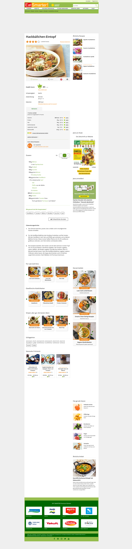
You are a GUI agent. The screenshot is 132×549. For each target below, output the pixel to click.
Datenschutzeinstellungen (68, 534)
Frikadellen (48, 342)
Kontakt (44, 534)
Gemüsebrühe (36, 193)
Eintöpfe (29, 342)
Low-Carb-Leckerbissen (84, 291)
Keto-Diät (61, 278)
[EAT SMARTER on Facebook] (54, 539)
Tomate (37, 213)
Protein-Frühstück (61, 303)
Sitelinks (39, 534)
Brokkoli (34, 167)
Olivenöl (34, 188)
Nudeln (29, 345)
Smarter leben (75, 8)
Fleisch (62, 342)
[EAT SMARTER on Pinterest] (58, 539)
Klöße (34, 345)
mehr (67, 117)
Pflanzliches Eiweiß (48, 303)
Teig (34, 342)
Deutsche (56, 342)
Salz (33, 183)
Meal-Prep (61, 327)
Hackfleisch (42, 177)
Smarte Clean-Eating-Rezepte (84, 316)
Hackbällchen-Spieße (88, 56)
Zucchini (34, 169)
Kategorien (49, 535)
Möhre (44, 213)
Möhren (34, 162)
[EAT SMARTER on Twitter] (65, 539)
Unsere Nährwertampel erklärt (40, 133)
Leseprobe (75, 167)
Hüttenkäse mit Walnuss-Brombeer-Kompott (33, 368)
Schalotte (35, 190)
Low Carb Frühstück (34, 278)
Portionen (64, 158)
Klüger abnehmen (62, 8)
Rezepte (36, 8)
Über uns (29, 534)
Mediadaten (43, 535)
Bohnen (38, 172)
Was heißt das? (42, 90)
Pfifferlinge (86, 414)
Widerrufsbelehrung (80, 534)
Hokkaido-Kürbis (88, 404)
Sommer (29, 8)
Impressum (51, 534)
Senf (42, 180)
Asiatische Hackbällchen (89, 73)
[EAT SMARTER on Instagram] (61, 539)
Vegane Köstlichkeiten (84, 342)
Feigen (85, 433)
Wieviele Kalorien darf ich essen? (47, 104)
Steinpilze (86, 443)
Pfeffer (34, 185)
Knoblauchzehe (36, 175)
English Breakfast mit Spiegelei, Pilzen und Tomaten (47, 368)
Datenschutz (58, 534)
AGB (47, 534)
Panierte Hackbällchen (89, 48)
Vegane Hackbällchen (88, 66)
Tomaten (41, 198)
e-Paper (94, 167)
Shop (93, 8)
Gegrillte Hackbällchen (89, 39)
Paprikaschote (39, 164)
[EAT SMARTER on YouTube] (68, 539)
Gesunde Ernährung (48, 8)
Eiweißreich (34, 303)
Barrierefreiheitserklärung (33, 535)
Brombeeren (87, 424)
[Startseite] (37, 5)
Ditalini (34, 196)
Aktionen (85, 8)
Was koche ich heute (34, 327)
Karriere (34, 534)
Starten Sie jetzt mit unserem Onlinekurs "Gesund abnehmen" (83, 201)
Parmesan (45, 201)
